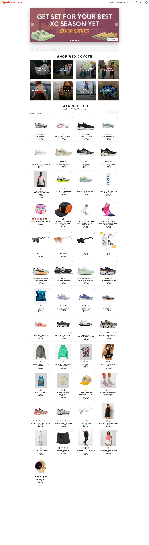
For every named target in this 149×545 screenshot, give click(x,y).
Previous (32, 24)
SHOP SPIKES (112, 39)
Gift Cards (127, 2)
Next (116, 24)
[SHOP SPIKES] (74, 25)
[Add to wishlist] (49, 118)
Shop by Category (115, 2)
